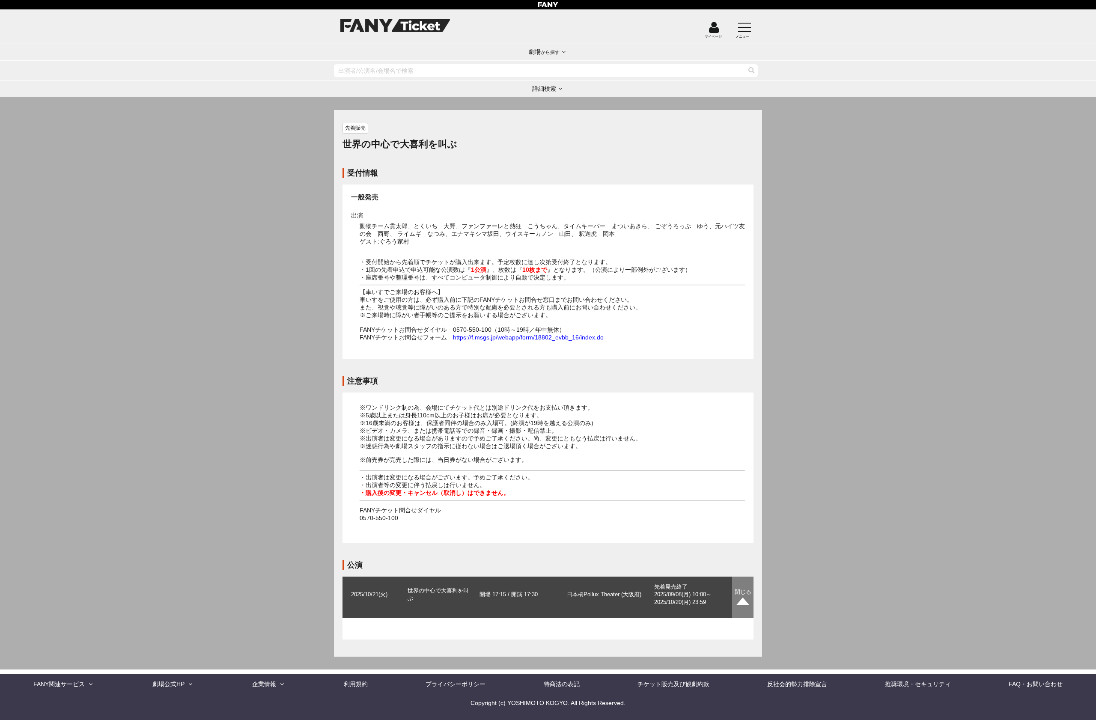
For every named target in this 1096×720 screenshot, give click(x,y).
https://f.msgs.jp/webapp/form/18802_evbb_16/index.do (528, 337)
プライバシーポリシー (455, 684)
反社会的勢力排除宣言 (797, 684)
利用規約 (356, 684)
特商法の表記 (562, 684)
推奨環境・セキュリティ (918, 684)
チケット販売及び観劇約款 (673, 684)
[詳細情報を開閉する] (743, 597)
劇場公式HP (168, 684)
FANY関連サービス (59, 684)
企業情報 (264, 684)
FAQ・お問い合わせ (1036, 684)
